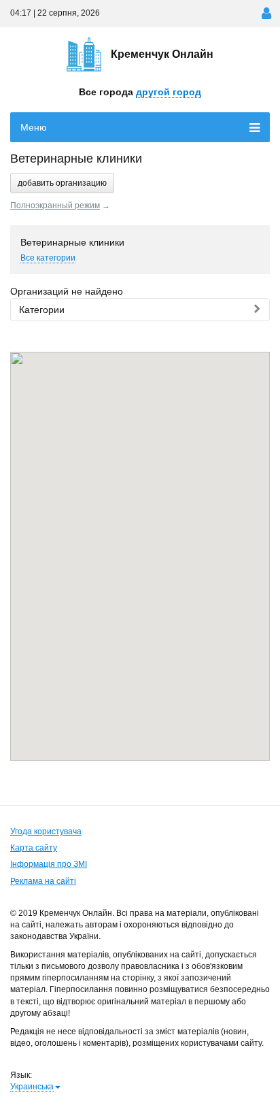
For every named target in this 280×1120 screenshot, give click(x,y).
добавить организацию (62, 183)
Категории (42, 309)
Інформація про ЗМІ (48, 864)
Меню (33, 127)
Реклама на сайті (43, 881)
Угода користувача (46, 831)
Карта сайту (33, 848)
